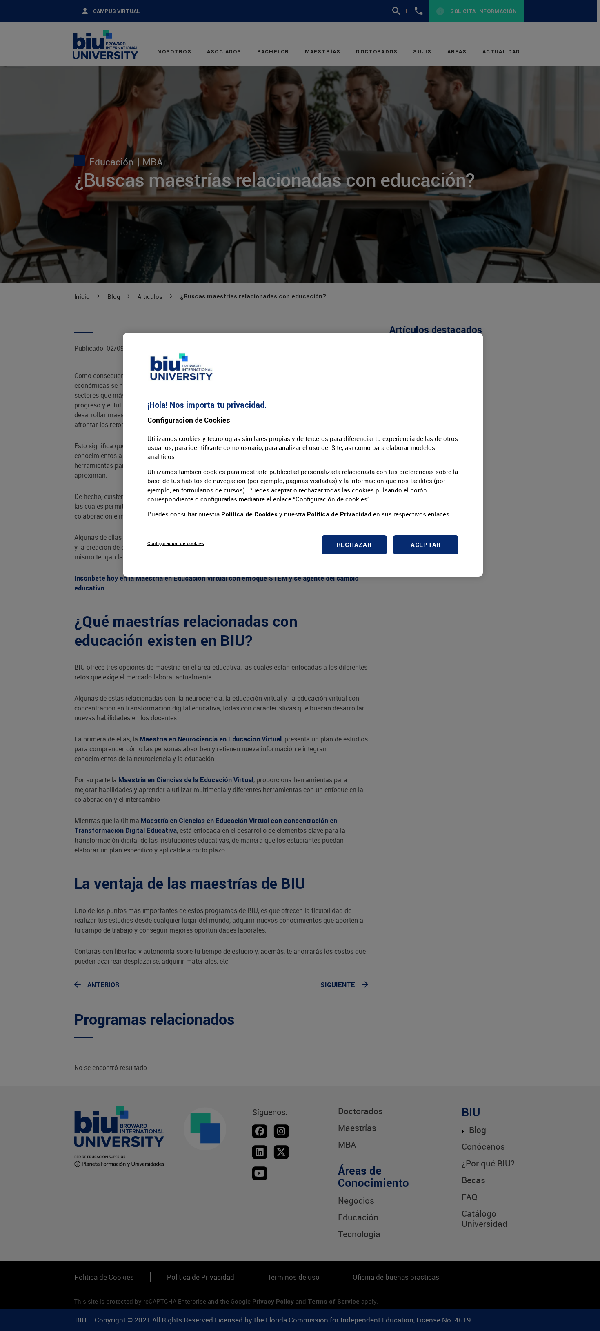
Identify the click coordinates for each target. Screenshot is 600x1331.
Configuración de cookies (175, 543)
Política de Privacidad (339, 514)
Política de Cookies (249, 514)
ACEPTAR (426, 545)
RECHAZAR (354, 545)
